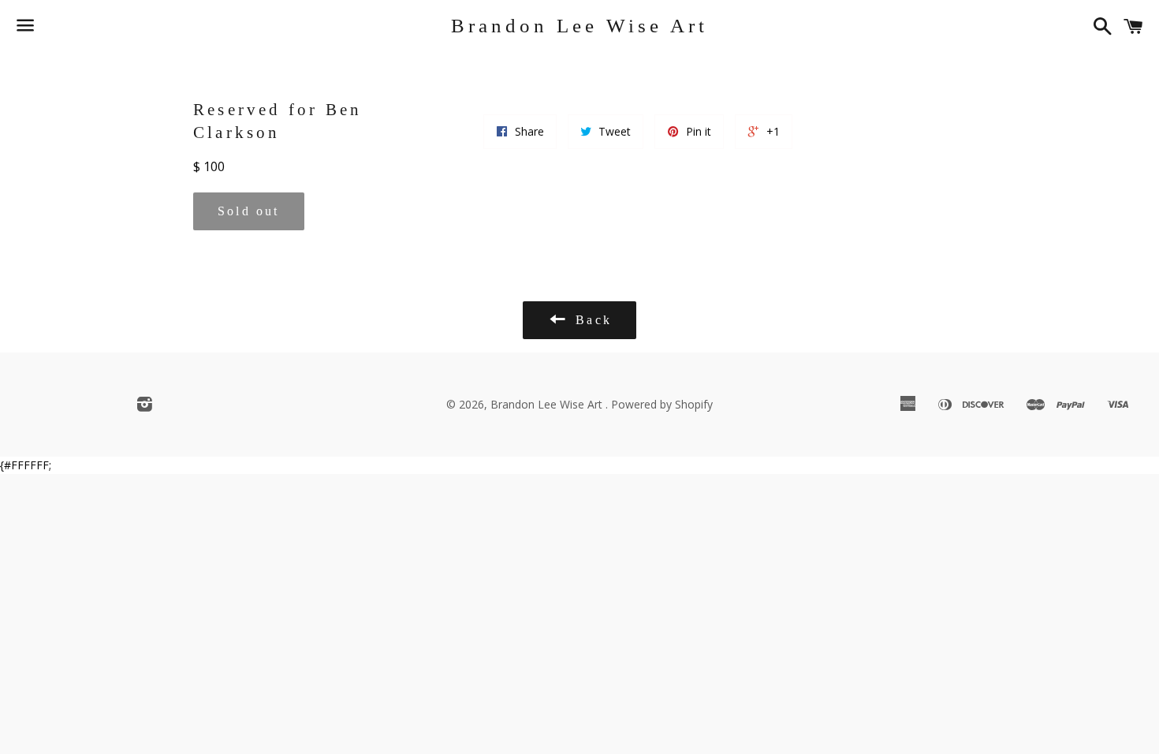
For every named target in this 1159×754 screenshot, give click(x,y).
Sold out (249, 211)
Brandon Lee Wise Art (579, 25)
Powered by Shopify (662, 404)
